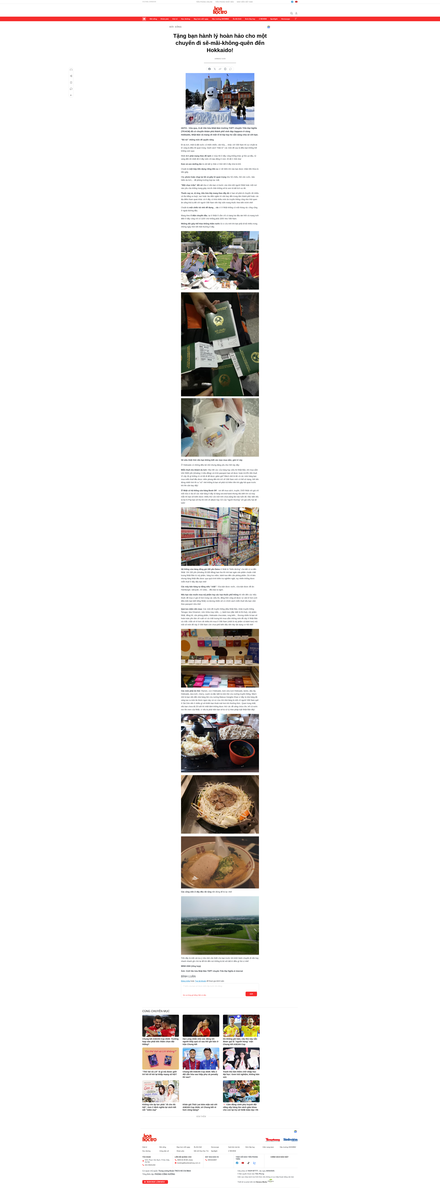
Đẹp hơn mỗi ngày (201, 19)
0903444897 (212, 1160)
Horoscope (285, 19)
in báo (225, 69)
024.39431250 (150, 1165)
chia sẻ (209, 69)
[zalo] (256, 1163)
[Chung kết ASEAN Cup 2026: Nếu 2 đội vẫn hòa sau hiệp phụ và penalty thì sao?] (201, 1059)
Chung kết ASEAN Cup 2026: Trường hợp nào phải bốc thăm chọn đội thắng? (160, 1041)
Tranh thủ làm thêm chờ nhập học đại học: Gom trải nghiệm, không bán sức (241, 1074)
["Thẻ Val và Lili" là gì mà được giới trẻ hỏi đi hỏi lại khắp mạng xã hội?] (160, 1059)
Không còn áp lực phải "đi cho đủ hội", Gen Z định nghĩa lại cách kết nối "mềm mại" (159, 1107)
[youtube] (296, 2)
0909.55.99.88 (182, 1160)
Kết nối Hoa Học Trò (201, 1151)
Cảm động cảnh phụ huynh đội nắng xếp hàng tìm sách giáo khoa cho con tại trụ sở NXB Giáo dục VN (240, 1107)
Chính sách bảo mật (280, 1157)
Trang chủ (144, 19)
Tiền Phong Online (204, 2)
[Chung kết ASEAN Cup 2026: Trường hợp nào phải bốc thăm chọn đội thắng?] (160, 1026)
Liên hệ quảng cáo (183, 1157)
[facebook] (292, 2)
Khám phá (165, 19)
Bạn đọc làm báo (156, 1182)
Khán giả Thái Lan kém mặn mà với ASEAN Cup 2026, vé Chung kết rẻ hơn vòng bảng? (200, 1107)
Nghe (71, 69)
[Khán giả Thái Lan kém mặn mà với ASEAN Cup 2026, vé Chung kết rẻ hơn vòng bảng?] (201, 1091)
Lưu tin (71, 82)
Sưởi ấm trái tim (234, 1147)
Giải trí (174, 19)
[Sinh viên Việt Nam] (290, 1140)
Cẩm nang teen (268, 1147)
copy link (220, 69)
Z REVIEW (263, 19)
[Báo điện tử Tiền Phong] (273, 1140)
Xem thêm (296, 19)
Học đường (185, 19)
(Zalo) (190, 1160)
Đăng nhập (185, 981)
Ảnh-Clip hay (250, 19)
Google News (268, 27)
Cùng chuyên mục (156, 1011)
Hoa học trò (149, 1137)
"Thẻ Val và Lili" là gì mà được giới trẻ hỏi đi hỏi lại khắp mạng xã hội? (159, 1073)
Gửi (251, 994)
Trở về (71, 95)
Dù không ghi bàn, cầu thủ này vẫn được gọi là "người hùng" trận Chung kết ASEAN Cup (240, 1041)
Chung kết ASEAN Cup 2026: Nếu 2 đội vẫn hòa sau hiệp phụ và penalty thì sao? (200, 1074)
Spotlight (274, 19)
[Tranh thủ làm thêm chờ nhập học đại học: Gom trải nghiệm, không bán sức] (241, 1059)
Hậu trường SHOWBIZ (220, 19)
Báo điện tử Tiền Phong (220, 10)
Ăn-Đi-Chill (237, 19)
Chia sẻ (71, 76)
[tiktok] (249, 1163)
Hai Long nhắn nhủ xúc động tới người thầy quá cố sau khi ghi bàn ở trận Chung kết (200, 1041)
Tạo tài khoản (200, 981)
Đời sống (153, 19)
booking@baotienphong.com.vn (188, 1163)
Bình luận (71, 89)
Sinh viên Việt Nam (245, 2)
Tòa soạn (146, 1157)
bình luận (230, 69)
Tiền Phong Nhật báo (224, 2)
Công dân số (164, 1151)
